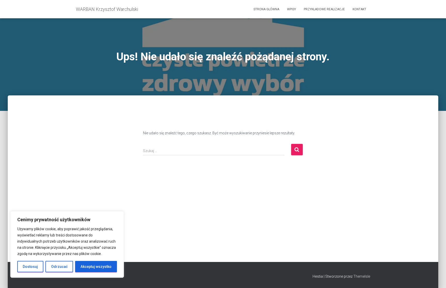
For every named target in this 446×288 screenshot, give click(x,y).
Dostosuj (30, 267)
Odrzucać (59, 267)
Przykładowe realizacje (324, 9)
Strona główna (266, 9)
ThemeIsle (361, 276)
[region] (67, 244)
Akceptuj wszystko (96, 267)
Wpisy (291, 9)
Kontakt (359, 9)
